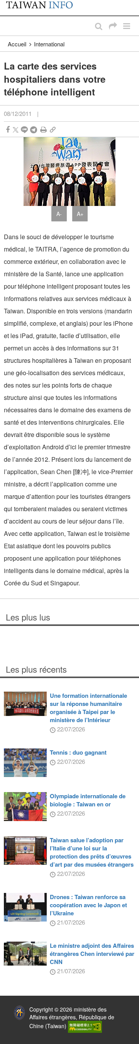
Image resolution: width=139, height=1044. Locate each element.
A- (59, 214)
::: (8, 4)
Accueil (17, 44)
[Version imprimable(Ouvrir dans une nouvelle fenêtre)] (43, 130)
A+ (80, 214)
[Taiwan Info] (43, 7)
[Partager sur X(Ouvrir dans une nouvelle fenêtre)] (16, 130)
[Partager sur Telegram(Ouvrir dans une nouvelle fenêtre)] (33, 130)
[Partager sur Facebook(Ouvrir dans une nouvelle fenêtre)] (8, 130)
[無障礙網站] (85, 1026)
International (49, 44)
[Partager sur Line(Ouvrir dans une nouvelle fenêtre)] (24, 130)
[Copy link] (53, 130)
